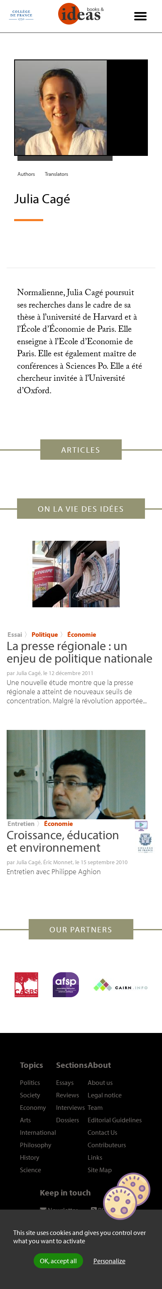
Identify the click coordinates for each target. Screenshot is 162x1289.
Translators (56, 173)
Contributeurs (107, 1145)
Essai (14, 634)
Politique (45, 634)
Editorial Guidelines (115, 1120)
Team (95, 1107)
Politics (30, 1082)
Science (30, 1170)
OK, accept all (58, 1261)
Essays (65, 1082)
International (38, 1132)
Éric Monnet (58, 862)
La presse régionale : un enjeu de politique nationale (79, 652)
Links (95, 1157)
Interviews (70, 1107)
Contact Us (102, 1132)
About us (100, 1082)
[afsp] (66, 984)
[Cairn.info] (120, 984)
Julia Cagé (28, 673)
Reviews (67, 1095)
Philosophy (36, 1145)
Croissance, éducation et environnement (63, 841)
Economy (33, 1107)
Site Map (100, 1170)
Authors (26, 173)
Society (30, 1095)
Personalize (109, 1261)
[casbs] (26, 984)
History (29, 1157)
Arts (25, 1120)
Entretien (20, 823)
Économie (81, 634)
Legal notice (105, 1095)
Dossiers (67, 1120)
